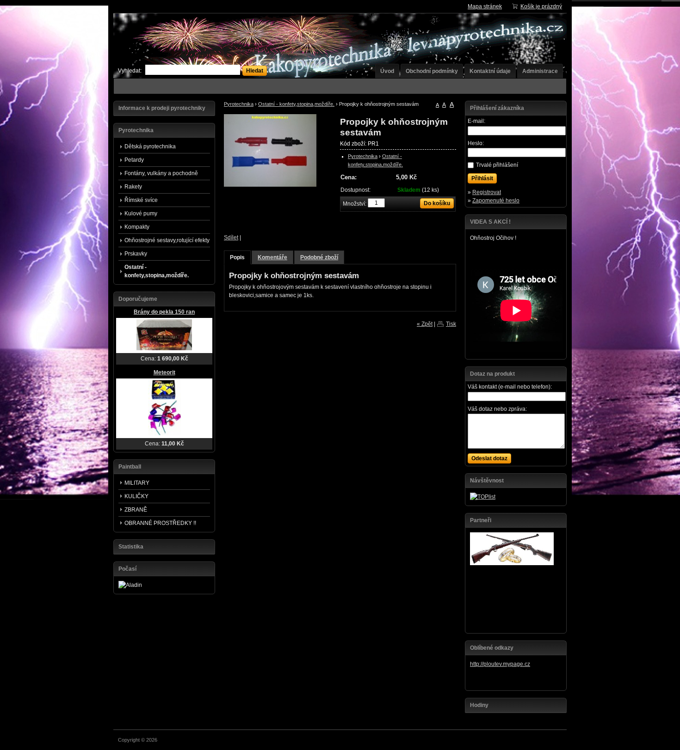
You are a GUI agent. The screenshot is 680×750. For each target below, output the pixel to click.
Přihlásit (482, 178)
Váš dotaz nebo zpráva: (497, 409)
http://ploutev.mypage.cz (500, 664)
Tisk (451, 324)
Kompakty (136, 227)
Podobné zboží (319, 257)
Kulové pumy (140, 213)
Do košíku (437, 203)
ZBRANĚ (135, 509)
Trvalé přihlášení (497, 165)
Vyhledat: (130, 70)
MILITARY (136, 483)
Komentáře (272, 257)
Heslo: (476, 143)
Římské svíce (141, 200)
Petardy (134, 160)
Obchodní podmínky (432, 71)
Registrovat (486, 192)
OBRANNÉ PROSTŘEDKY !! (160, 523)
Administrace (540, 71)
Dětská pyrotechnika (150, 146)
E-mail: (476, 121)
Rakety (133, 186)
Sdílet (231, 237)
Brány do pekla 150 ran (164, 312)
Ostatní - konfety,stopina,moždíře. (296, 104)
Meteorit (164, 372)
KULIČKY (136, 496)
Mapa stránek (485, 6)
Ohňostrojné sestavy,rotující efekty (167, 240)
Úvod (387, 71)
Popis (237, 257)
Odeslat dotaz (489, 458)
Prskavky (135, 253)
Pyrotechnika (238, 104)
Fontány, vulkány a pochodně (161, 173)
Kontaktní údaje (490, 71)
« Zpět (425, 324)
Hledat (254, 70)
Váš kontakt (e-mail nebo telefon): (510, 387)
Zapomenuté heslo (495, 200)
